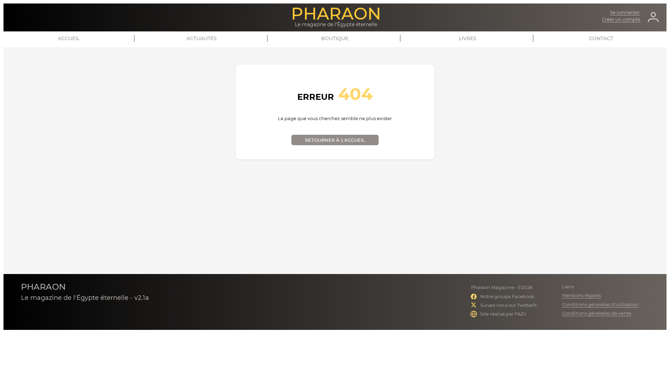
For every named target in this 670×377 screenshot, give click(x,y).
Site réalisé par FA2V (503, 314)
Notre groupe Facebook (507, 296)
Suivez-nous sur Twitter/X (508, 305)
